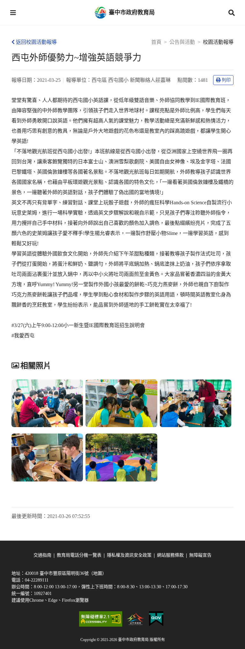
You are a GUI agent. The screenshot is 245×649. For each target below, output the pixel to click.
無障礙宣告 (200, 555)
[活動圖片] (47, 403)
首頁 (156, 42)
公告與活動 (182, 42)
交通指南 (42, 555)
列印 (226, 80)
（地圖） (98, 573)
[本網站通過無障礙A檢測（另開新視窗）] (100, 619)
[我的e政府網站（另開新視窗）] (156, 619)
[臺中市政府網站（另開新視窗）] (135, 619)
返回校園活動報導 (36, 42)
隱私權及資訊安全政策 (129, 555)
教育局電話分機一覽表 (79, 555)
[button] (13, 13)
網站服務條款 (170, 555)
